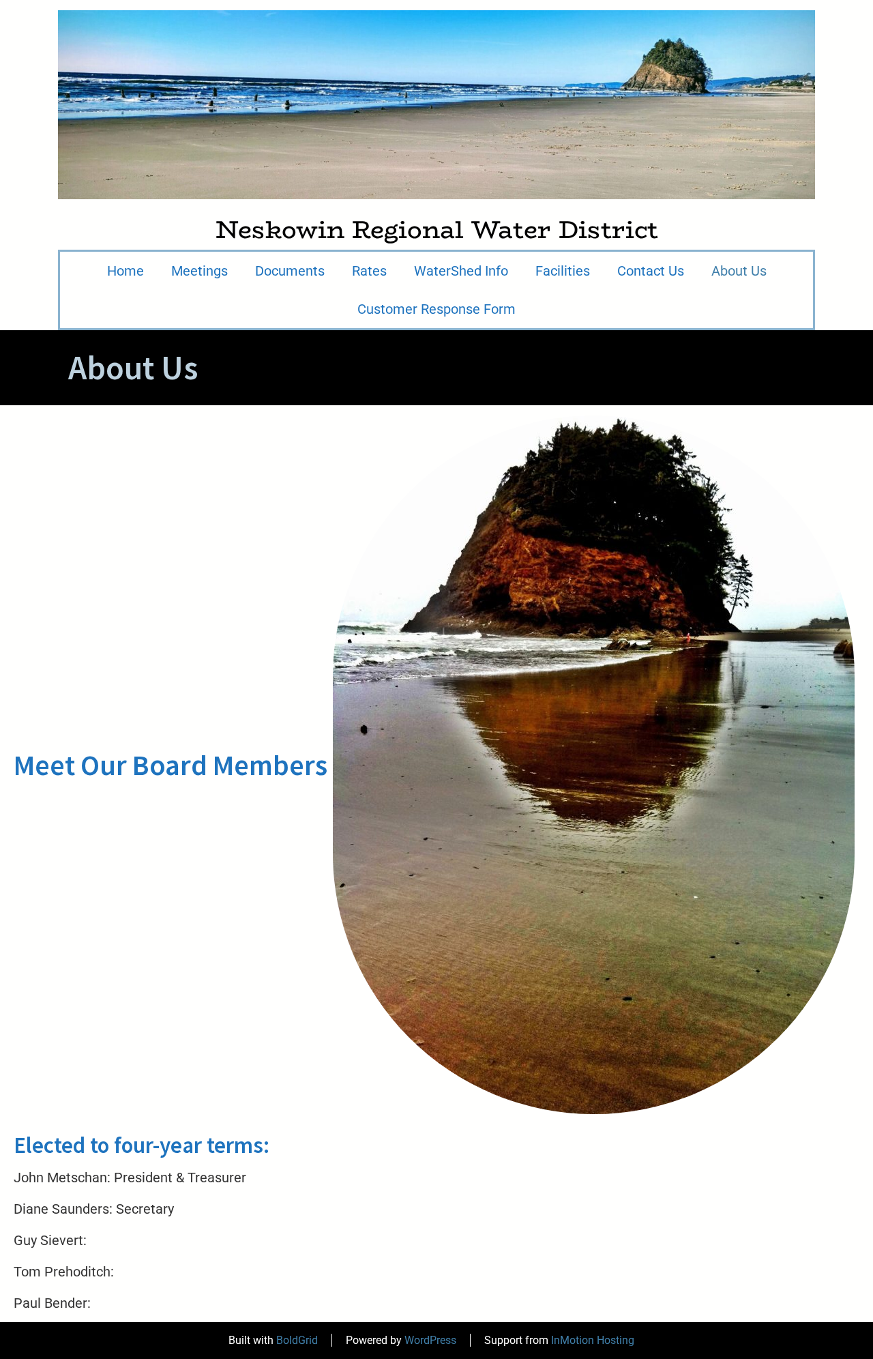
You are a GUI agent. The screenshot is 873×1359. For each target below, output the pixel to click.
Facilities (562, 271)
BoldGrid (297, 1340)
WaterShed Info (461, 271)
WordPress (430, 1340)
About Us (739, 271)
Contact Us (650, 271)
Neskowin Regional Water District (437, 230)
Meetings (199, 271)
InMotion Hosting (592, 1340)
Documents (290, 271)
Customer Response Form (436, 309)
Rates (369, 271)
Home (125, 271)
